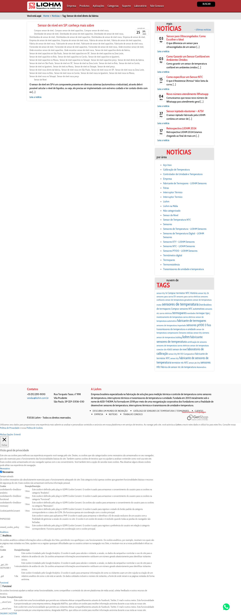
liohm (186, 337)
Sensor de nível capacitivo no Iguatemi (103, 56)
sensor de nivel (180, 349)
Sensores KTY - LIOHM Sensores (179, 241)
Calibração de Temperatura (176, 169)
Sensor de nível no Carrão (129, 63)
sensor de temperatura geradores (178, 299)
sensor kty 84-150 (176, 354)
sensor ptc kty (194, 362)
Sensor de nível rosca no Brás (41, 73)
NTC (186, 362)
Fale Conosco (157, 5)
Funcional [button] (4, 582)
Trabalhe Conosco (133, 414)
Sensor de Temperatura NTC (177, 219)
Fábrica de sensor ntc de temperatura (178, 367)
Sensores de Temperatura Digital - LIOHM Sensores (183, 235)
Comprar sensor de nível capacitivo (69, 30)
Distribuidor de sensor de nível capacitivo (76, 33)
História (194, 293)
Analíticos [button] (4, 532)
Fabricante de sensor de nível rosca (128, 43)
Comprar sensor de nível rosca (96, 30)
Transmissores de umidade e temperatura (183, 269)
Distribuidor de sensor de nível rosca (108, 33)
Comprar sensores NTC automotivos (188, 308)
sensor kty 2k (203, 293)
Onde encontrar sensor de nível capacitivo (46, 50)
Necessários (8, 472)
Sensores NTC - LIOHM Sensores (179, 246)
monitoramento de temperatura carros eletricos (176, 317)
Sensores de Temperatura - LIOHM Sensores (184, 228)
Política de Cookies (35, 427)
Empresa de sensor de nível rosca (74, 40)
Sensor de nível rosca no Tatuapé (43, 76)
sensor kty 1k (162, 293)
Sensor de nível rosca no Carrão (67, 73)
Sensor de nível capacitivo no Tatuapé (75, 60)
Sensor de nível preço (106, 66)
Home (46, 15)
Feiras (166, 187)
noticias (190, 332)
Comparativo (189, 354)
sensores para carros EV (166, 296)
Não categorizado (172, 210)
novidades (191, 313)
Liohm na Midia (170, 206)
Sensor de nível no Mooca (63, 66)
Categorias (113, 5)
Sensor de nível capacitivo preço (104, 60)
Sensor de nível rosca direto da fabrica (45, 69)
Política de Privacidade (9, 427)
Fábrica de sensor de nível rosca (42, 43)
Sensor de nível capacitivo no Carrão (72, 56)
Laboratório (140, 5)
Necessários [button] (5, 468)
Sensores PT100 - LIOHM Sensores (180, 250)
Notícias (56, 15)
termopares (179, 313)
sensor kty (174, 358)
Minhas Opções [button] (6, 434)
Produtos (84, 5)
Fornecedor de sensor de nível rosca (103, 47)
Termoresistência (171, 264)
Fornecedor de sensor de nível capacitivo (71, 47)
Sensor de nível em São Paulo (41, 63)
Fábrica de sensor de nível (99, 40)
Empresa (71, 5)
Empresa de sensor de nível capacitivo (45, 40)
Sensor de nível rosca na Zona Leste (129, 69)
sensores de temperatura (180, 304)
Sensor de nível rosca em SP (102, 69)
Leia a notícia (35, 97)
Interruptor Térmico (172, 192)
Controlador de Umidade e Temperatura (182, 174)
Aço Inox (167, 165)
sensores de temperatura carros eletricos (173, 345)
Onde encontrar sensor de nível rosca (79, 50)
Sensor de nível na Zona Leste (86, 63)
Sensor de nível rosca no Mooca (121, 73)
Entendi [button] (17, 434)
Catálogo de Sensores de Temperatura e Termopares (161, 410)
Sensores (167, 224)
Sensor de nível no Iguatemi (41, 66)
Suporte (126, 5)
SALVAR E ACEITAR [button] (8, 613)
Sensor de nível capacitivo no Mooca (44, 60)
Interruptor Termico (172, 196)
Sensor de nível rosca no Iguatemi (94, 73)
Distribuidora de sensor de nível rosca (106, 37)
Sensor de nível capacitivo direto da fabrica (112, 50)
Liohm (166, 201)
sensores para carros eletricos (188, 296)
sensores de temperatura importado (171, 325)
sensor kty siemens (201, 332)
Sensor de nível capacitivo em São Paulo (46, 53)
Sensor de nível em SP (63, 63)
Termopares (169, 259)
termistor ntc (177, 362)
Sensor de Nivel (40, 79)
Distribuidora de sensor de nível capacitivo (73, 37)
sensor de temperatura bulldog (169, 337)
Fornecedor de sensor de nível (41, 47)
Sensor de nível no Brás (108, 63)
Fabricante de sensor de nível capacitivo (97, 43)
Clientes (199, 410)
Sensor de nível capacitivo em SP (76, 53)
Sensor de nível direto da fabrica (131, 60)
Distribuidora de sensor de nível (42, 37)
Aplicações (98, 5)
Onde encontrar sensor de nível (131, 47)
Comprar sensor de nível (44, 30)
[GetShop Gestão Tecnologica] (200, 417)
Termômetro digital (172, 255)
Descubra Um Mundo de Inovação (110, 410)
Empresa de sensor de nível (134, 37)
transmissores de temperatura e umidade (176, 329)
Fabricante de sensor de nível (68, 43)
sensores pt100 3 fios (198, 325)
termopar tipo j (203, 313)
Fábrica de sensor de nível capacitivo (126, 40)
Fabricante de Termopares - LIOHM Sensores (185, 183)
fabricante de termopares (191, 321)
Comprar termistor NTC (179, 293)
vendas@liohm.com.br (38, 398)
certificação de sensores (197, 342)
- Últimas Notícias (202, 29)
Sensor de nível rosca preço (68, 76)
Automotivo (201, 367)
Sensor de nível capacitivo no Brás (43, 56)
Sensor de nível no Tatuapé (85, 66)
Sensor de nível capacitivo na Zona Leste (107, 53)
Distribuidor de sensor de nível (46, 33)
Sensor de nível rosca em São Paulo (75, 69)
